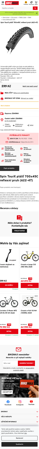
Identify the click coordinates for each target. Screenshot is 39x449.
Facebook (8, 405)
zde (25, 433)
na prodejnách (10, 121)
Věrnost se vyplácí (27, 98)
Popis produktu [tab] (9, 168)
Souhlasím (19, 444)
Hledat (35, 8)
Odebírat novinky (26, 363)
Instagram (19, 405)
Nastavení (19, 438)
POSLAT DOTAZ (19, 231)
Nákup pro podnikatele (21, 93)
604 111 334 (14, 139)
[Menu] (2, 3)
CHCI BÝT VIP (7, 392)
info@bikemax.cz (14, 142)
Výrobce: (19, 130)
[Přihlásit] (26, 3)
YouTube (31, 405)
